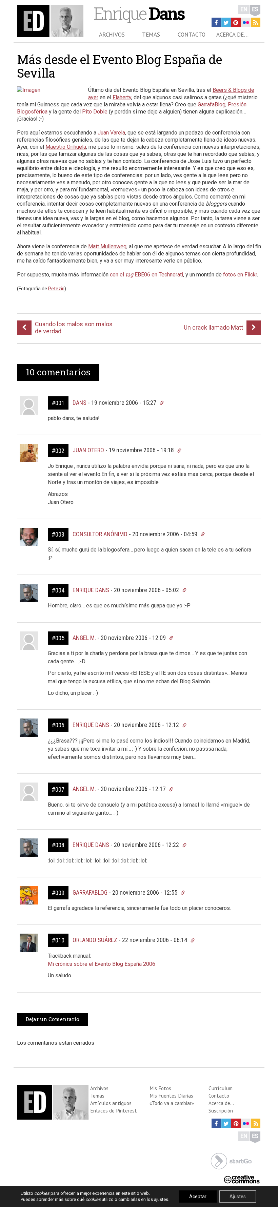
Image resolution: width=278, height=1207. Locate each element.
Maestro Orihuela (65, 147)
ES (255, 9)
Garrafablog (90, 892)
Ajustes (238, 1196)
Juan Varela (111, 132)
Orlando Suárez (95, 939)
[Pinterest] (236, 22)
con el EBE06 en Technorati (146, 274)
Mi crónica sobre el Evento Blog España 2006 (101, 964)
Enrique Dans (91, 590)
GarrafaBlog (211, 104)
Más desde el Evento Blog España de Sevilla (119, 66)
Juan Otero (88, 450)
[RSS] (255, 22)
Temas (151, 34)
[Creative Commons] (241, 1178)
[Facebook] (216, 22)
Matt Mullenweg (107, 246)
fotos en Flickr (240, 274)
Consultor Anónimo (100, 534)
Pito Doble (94, 111)
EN (243, 9)
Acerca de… (232, 34)
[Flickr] (246, 22)
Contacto (191, 34)
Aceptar (197, 1196)
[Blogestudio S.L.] (231, 1160)
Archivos (112, 34)
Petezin (56, 288)
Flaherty (122, 97)
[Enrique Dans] (50, 21)
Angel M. (84, 637)
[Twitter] (226, 22)
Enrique (139, 13)
